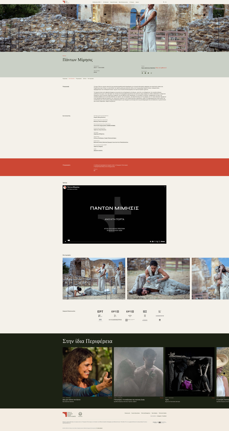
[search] (163, 2)
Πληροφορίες (79, 78)
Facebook (164, 416)
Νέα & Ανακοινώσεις (123, 2)
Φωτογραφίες (91, 78)
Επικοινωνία (127, 413)
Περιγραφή (65, 78)
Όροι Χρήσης (154, 413)
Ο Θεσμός (132, 2)
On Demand (105, 2)
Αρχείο (137, 2)
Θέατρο (64, 55)
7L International (99, 428)
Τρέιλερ (84, 78)
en (165, 2)
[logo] (66, 2)
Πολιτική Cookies (162, 413)
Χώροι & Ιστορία (113, 2)
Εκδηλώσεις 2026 (96, 2)
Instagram (159, 416)
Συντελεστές (72, 78)
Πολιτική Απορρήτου (145, 413)
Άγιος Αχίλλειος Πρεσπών (148, 67)
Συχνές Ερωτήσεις (135, 413)
